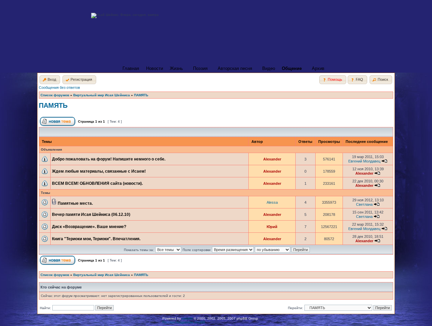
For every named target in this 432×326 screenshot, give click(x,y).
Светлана (364, 204)
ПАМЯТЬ (141, 95)
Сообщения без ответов (59, 87)
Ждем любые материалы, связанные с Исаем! (99, 171)
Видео (268, 68)
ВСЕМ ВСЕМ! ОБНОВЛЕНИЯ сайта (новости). (97, 183)
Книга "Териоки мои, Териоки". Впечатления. (96, 238)
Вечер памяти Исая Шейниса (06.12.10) (91, 214)
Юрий (272, 227)
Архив (318, 68)
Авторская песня (235, 68)
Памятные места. (75, 203)
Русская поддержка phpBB (183, 322)
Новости (154, 68)
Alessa (272, 202)
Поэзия (200, 68)
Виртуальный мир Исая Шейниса (101, 95)
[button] (49, 79)
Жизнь (176, 68)
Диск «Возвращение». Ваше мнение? (89, 226)
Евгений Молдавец (364, 161)
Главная (131, 68)
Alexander (272, 159)
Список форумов (54, 95)
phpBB (187, 318)
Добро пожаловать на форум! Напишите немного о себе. (108, 159)
